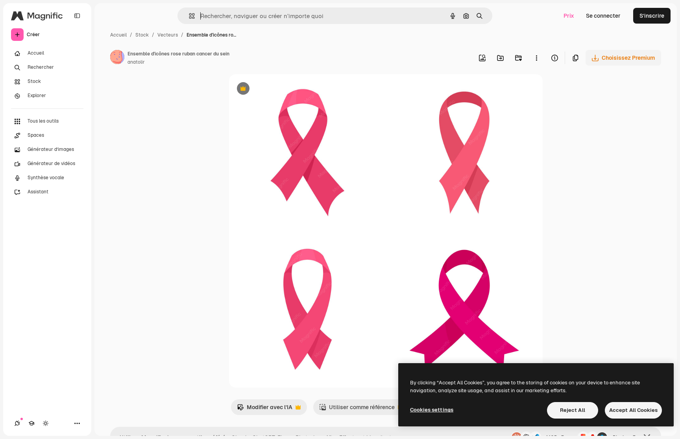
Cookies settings (431, 409)
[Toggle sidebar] (77, 15)
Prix (569, 15)
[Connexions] (17, 423)
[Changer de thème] (45, 423)
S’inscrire (651, 15)
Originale (281, 89)
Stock (142, 35)
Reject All (572, 410)
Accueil (118, 35)
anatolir (136, 62)
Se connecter (603, 15)
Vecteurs (167, 35)
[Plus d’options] (536, 58)
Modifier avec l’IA (264, 409)
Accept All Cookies (633, 410)
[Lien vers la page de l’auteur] (117, 58)
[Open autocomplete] (189, 16)
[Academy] (31, 423)
